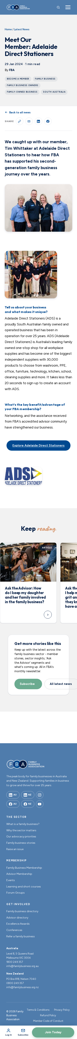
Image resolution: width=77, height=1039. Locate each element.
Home (8, 29)
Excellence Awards (18, 923)
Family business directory (22, 911)
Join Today (53, 1032)
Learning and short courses (23, 886)
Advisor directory (17, 917)
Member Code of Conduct (48, 1020)
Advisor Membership (19, 874)
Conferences (14, 930)
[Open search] (58, 7)
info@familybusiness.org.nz (22, 987)
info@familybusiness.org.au (22, 966)
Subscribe (27, 684)
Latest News (21, 29)
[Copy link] (19, 121)
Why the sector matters (21, 830)
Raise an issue (14, 849)
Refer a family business (20, 936)
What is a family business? (22, 824)
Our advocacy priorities (21, 836)
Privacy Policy (62, 1009)
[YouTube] (39, 804)
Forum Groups (15, 892)
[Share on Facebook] (48, 121)
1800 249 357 (14, 961)
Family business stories (20, 843)
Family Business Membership (24, 867)
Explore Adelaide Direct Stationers (38, 445)
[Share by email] (29, 121)
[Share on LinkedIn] (38, 121)
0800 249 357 (15, 983)
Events (10, 880)
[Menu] (68, 7)
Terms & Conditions (38, 1009)
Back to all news (20, 112)
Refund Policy (48, 1015)
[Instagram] (39, 795)
